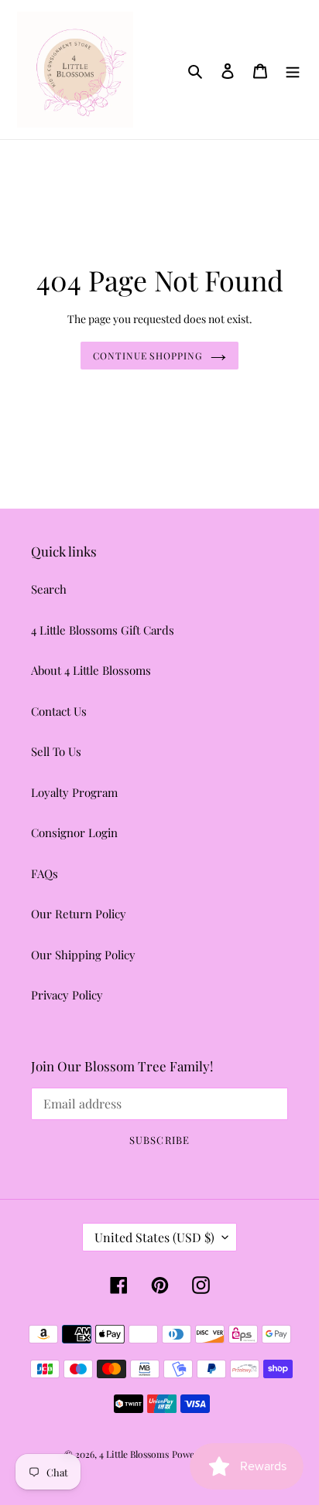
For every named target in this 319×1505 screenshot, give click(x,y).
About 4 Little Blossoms (91, 670)
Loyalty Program (74, 792)
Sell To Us (56, 751)
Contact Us (59, 711)
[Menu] (292, 69)
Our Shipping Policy (83, 954)
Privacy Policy (67, 995)
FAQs (44, 873)
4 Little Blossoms (134, 1454)
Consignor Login (74, 832)
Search (49, 589)
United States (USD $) (154, 1237)
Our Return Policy (78, 913)
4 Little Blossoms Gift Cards (102, 630)
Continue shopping (148, 355)
